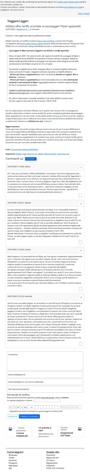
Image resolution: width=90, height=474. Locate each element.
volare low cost (63, 154)
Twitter (11, 457)
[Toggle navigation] (80, 21)
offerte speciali (50, 154)
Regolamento (52, 463)
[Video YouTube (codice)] (42, 407)
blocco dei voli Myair (46, 41)
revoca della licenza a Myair (31, 43)
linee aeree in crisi (29, 154)
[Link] (56, 407)
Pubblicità (50, 465)
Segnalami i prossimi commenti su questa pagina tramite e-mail (36, 411)
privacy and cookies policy (68, 2)
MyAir (40, 154)
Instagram (12, 463)
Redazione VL (22, 29)
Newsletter (13, 465)
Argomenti (50, 455)
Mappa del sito (52, 457)
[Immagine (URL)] (39, 407)
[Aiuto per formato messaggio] (79, 407)
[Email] (53, 407)
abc (18, 407)
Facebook (12, 460)
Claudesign (60, 468)
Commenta (30, 159)
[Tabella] (50, 407)
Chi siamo (50, 460)
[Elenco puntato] (45, 407)
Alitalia (19, 154)
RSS (10, 468)
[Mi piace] (80, 195)
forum (58, 116)
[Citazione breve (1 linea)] (36, 407)
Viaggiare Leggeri (18, 21)
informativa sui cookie (73, 7)
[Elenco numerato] (47, 407)
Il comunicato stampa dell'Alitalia (24, 149)
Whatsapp (12, 455)
